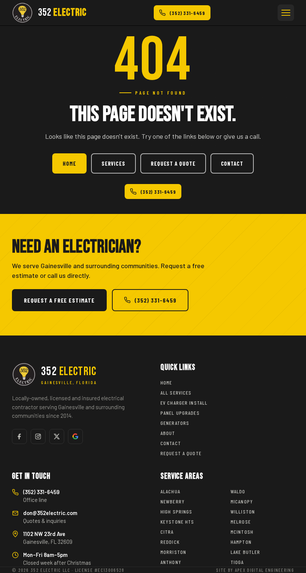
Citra (167, 531)
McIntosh (242, 531)
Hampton (241, 542)
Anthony (170, 562)
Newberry (172, 501)
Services (113, 163)
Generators (174, 423)
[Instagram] (38, 436)
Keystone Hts (177, 521)
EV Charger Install (183, 402)
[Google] (75, 436)
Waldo (238, 491)
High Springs (176, 511)
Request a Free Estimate (59, 300)
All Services (175, 392)
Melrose (241, 521)
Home (69, 163)
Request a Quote (173, 163)
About (167, 433)
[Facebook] (19, 436)
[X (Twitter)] (56, 436)
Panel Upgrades (180, 413)
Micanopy (242, 501)
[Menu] (286, 12)
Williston (243, 511)
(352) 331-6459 (158, 192)
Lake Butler (245, 552)
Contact (232, 163)
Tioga (237, 562)
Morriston (173, 552)
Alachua (170, 491)
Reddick (169, 542)
